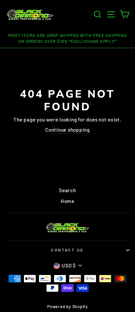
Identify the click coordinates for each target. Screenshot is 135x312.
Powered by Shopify (67, 306)
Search (67, 190)
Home (67, 201)
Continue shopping (67, 130)
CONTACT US (67, 250)
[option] (67, 38)
